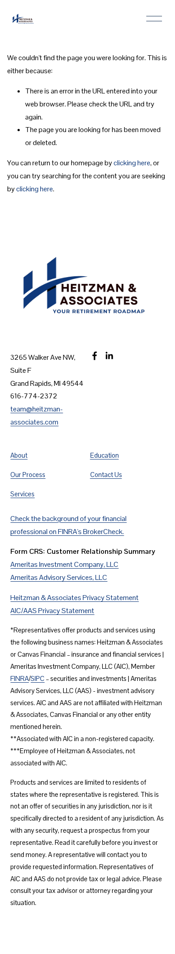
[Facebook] (94, 355)
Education (104, 455)
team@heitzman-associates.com (36, 415)
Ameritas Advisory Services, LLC (58, 577)
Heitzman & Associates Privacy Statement (74, 597)
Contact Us (106, 474)
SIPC (37, 678)
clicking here (132, 163)
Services (22, 494)
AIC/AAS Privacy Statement (52, 610)
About (18, 455)
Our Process (27, 474)
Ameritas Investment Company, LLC (64, 564)
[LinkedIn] (109, 355)
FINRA (19, 678)
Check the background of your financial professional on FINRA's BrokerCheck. (68, 525)
